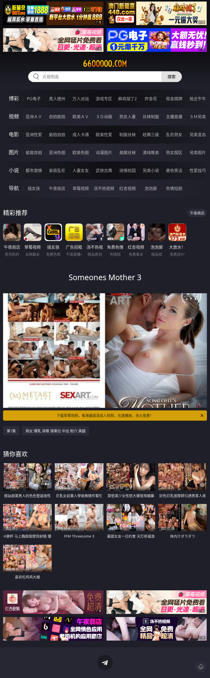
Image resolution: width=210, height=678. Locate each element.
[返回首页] (201, 667)
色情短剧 (174, 188)
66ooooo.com (105, 63)
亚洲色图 (57, 152)
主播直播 (174, 116)
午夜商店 (57, 188)
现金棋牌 (174, 99)
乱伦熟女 (174, 134)
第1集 (11, 430)
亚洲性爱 (34, 134)
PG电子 (34, 99)
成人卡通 (80, 134)
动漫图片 (104, 152)
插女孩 (34, 188)
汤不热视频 (104, 188)
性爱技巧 (198, 170)
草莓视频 (80, 188)
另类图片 (198, 152)
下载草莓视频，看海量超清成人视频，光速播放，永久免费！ (105, 415)
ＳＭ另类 (198, 116)
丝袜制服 (151, 116)
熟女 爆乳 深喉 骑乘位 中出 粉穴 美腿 (56, 430)
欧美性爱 (104, 134)
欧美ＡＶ (80, 116)
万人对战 (80, 99)
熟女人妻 (127, 116)
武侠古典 (104, 170)
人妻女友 (80, 170)
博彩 (14, 98)
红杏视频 (127, 188)
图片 (14, 152)
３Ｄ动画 (104, 116)
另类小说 (151, 170)
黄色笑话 (174, 170)
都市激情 (34, 170)
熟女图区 (174, 152)
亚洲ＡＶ (34, 116)
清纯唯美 (151, 152)
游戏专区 (104, 99)
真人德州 (57, 99)
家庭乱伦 (57, 170)
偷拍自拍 (57, 134)
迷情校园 (127, 170)
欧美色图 (80, 152)
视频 (14, 116)
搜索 (171, 76)
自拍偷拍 (57, 116)
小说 (14, 170)
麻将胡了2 (127, 99)
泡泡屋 (151, 188)
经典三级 (151, 134)
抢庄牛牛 (198, 99)
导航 (14, 188)
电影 (14, 134)
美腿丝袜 (127, 152)
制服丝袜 (127, 134)
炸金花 (151, 99)
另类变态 (198, 134)
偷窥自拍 (34, 152)
